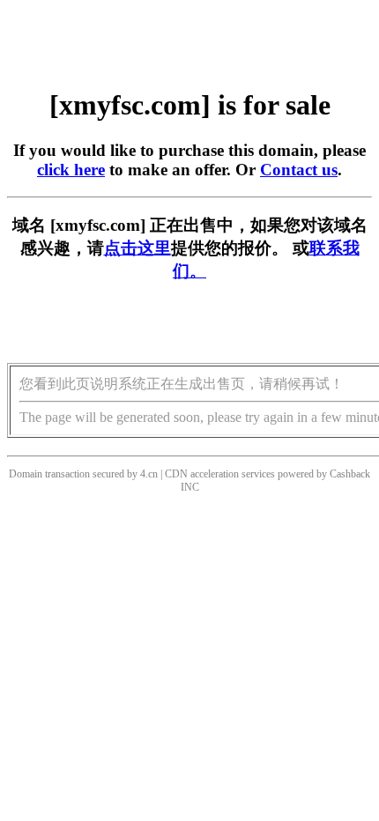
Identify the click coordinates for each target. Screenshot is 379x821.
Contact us (299, 169)
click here (71, 169)
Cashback (350, 474)
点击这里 (137, 248)
